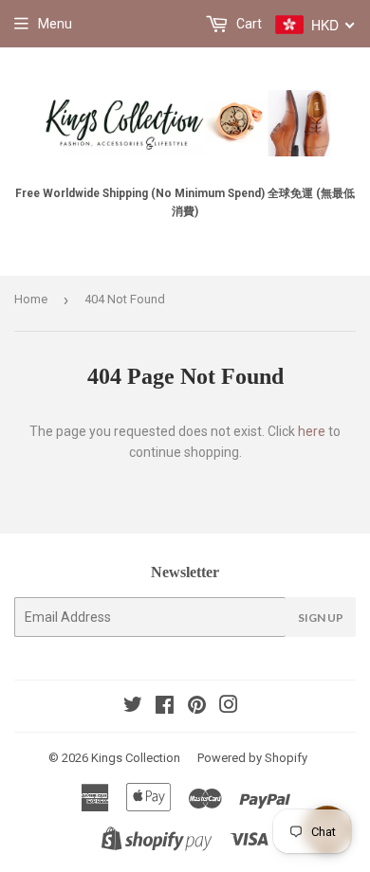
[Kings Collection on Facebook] (165, 707)
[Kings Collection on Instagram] (228, 707)
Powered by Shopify (252, 758)
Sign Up (320, 617)
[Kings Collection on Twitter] (132, 707)
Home (30, 299)
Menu (55, 23)
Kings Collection (135, 758)
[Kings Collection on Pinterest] (197, 707)
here (311, 431)
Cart (247, 23)
